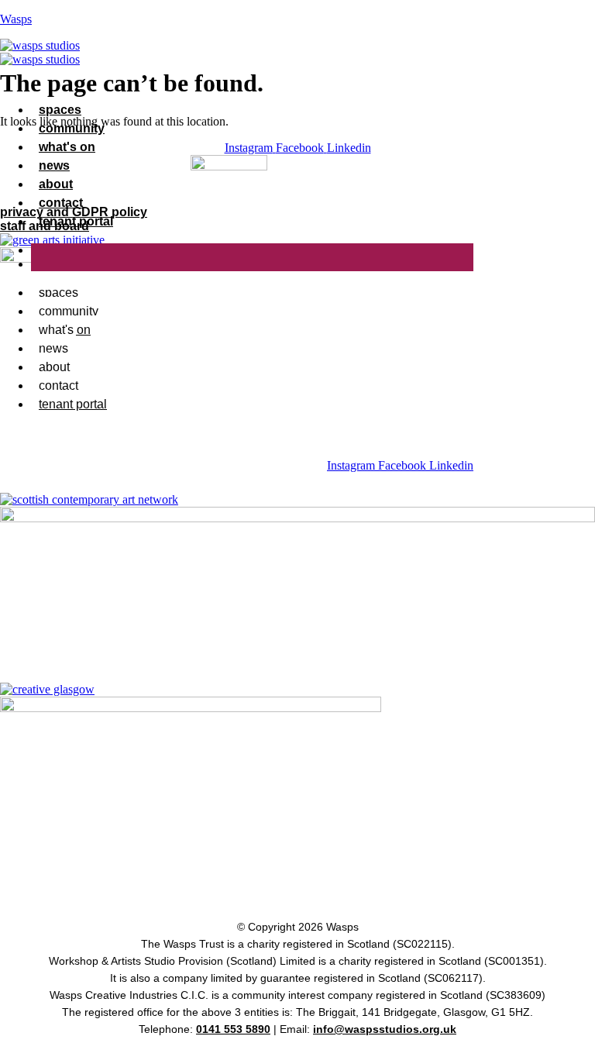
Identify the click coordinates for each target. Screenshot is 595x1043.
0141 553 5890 (233, 1029)
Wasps (16, 19)
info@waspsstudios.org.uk (384, 1029)
